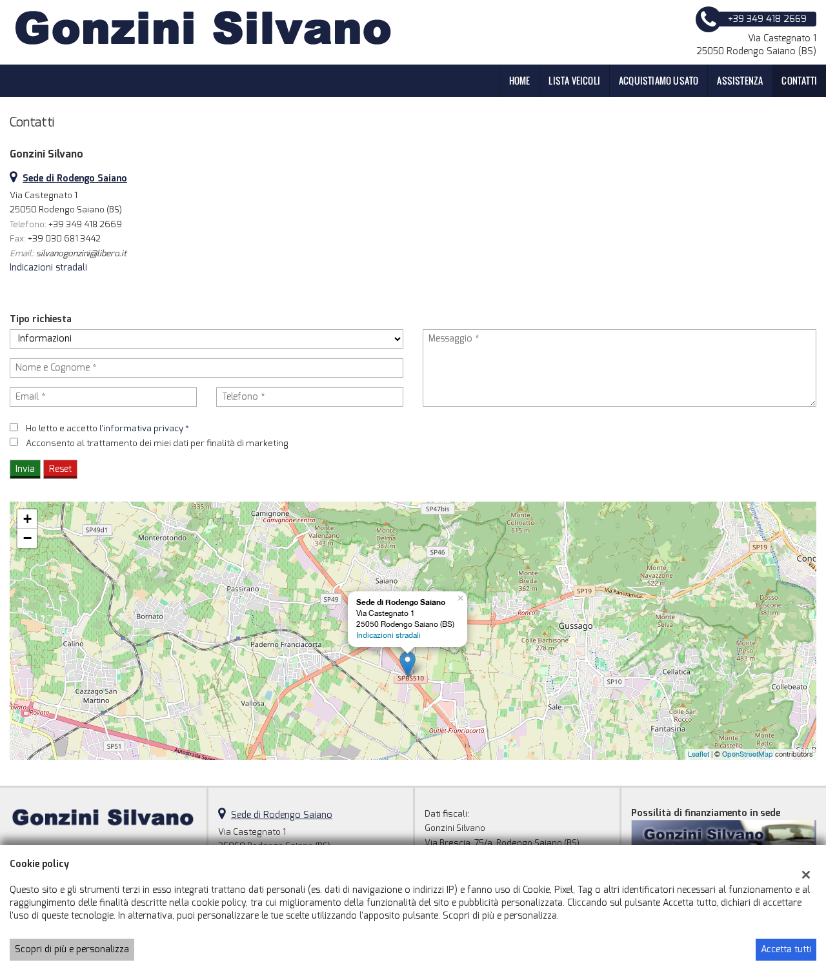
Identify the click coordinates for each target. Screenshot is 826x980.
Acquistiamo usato (658, 80)
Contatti (799, 80)
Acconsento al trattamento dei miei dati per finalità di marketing (157, 443)
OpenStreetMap (747, 754)
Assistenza (740, 80)
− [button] (27, 538)
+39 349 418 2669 (85, 224)
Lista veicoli (574, 80)
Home (519, 80)
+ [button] (27, 519)
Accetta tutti (786, 949)
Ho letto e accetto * (107, 428)
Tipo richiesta (41, 319)
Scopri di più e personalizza (72, 949)
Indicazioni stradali (48, 267)
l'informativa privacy (141, 428)
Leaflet (698, 754)
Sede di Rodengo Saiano (281, 815)
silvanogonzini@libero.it (81, 253)
